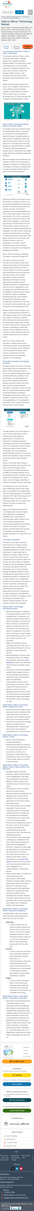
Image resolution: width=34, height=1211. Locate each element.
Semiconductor (25, 16)
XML (23, 1157)
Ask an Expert (17, 1084)
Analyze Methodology (17, 1110)
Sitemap (14, 1160)
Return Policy (5, 1157)
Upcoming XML (4, 1160)
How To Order (26, 1155)
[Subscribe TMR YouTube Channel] (21, 1168)
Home (3, 16)
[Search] (11, 12)
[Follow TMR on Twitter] (13, 1168)
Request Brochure (28, 47)
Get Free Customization (17, 1100)
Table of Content (17, 47)
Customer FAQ (15, 1155)
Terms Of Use (4, 1155)
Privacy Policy (16, 1157)
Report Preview (6, 47)
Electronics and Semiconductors (13, 16)
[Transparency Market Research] (7, 4)
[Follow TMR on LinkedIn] (17, 1168)
